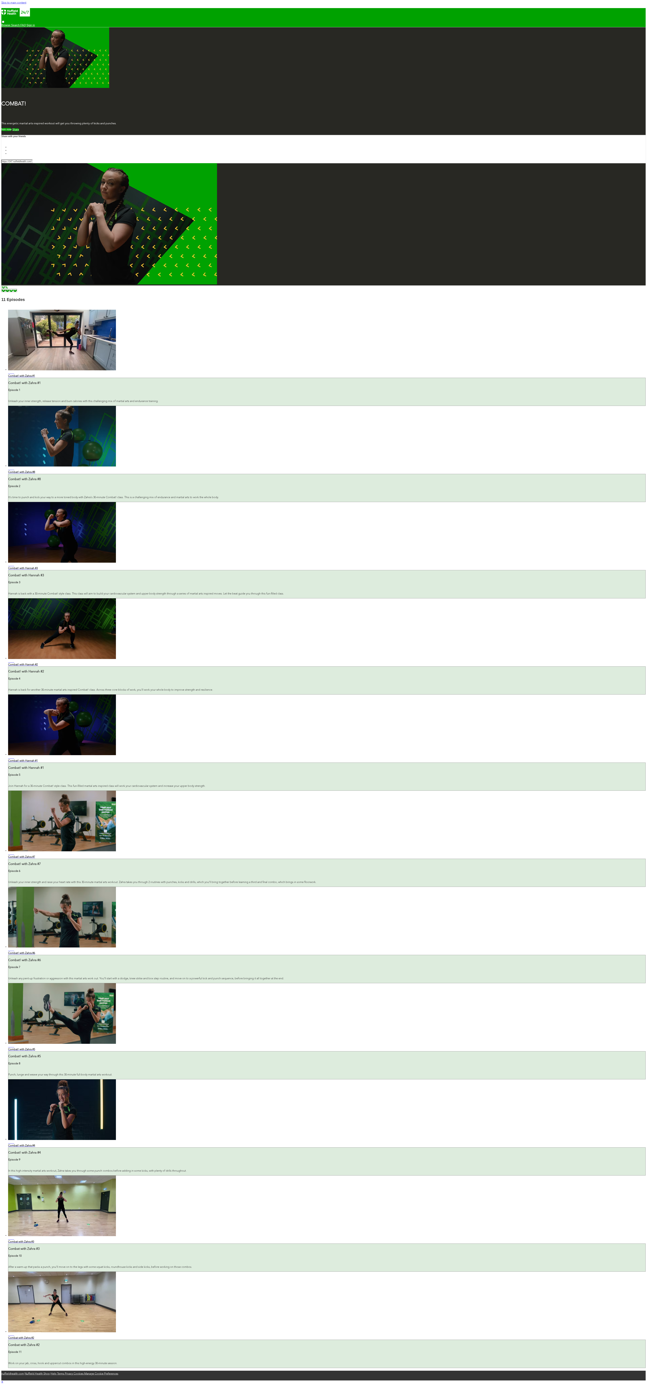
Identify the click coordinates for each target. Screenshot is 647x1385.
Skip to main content (13, 3)
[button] (3, 22)
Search (15, 25)
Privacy (69, 1374)
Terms (61, 1374)
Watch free (6, 129)
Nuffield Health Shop (37, 1374)
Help (54, 1374)
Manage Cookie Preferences (101, 1374)
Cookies (79, 1374)
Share (15, 129)
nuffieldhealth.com (12, 1374)
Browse (6, 25)
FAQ (23, 25)
